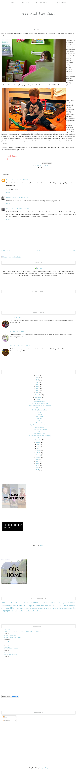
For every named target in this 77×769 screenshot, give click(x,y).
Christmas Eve (15, 317)
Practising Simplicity (10, 636)
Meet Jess (25, 2)
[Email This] (43, 163)
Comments (7, 720)
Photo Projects (60, 2)
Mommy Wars (39, 423)
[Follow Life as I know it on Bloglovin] (10, 697)
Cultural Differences (53, 603)
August (38, 442)
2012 (37, 459)
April (38, 451)
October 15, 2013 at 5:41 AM (20, 180)
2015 (37, 388)
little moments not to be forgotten (27, 608)
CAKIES (6, 641)
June (38, 446)
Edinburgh (62, 603)
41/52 (39, 421)
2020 (37, 378)
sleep (46, 165)
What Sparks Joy (10, 654)
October (38, 399)
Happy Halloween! (39, 401)
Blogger (42, 545)
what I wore (37, 611)
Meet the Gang (41, 2)
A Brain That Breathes (12, 637)
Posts (5, 717)
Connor (34, 602)
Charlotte (9, 209)
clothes (66, 605)
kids (37, 165)
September (38, 440)
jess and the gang (38, 13)
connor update (6, 608)
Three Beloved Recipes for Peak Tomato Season (22, 631)
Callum (11, 603)
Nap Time (39, 418)
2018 (37, 382)
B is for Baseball (39, 427)
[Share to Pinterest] (51, 163)
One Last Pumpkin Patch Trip (39, 403)
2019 (37, 380)
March (38, 453)
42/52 (39, 412)
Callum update (18, 603)
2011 (37, 461)
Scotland (37, 605)
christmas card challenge (57, 605)
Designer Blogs (44, 768)
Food (67, 603)
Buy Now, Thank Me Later (39, 410)
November (38, 397)
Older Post (6, 250)
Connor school (42, 603)
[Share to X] (47, 163)
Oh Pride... (39, 408)
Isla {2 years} (39, 416)
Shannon (8, 198)
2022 (37, 376)
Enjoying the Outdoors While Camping (39, 436)
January (38, 457)
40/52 (39, 431)
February (38, 455)
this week (14, 611)
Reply (8, 192)
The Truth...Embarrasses (40, 429)
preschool (60, 608)
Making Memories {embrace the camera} (39, 425)
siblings (66, 608)
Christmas (26, 603)
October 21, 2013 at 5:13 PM (20, 209)
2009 (37, 466)
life (41, 165)
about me (48, 605)
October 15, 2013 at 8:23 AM (20, 198)
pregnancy (53, 608)
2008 (37, 468)
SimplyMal (7, 653)
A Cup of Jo (7, 630)
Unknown (9, 180)
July (38, 444)
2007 (37, 470)
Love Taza (7, 647)
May (38, 448)
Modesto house (11, 605)
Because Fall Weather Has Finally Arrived (39, 406)
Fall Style (39, 414)
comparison (72, 605)
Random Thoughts (25, 605)
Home (13, 2)
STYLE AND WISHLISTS (11, 643)
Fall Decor (39, 438)
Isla (71, 602)
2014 (37, 391)
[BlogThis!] (45, 163)
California (5, 603)
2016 (37, 386)
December (38, 395)
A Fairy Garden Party (18, 331)
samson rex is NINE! (11, 649)
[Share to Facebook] (49, 163)
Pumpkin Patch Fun (39, 433)
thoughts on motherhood (26, 611)
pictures (46, 608)
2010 (37, 463)
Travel (42, 605)
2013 (37, 393)
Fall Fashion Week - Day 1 (20, 345)
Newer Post (71, 250)
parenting (40, 608)
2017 (37, 384)
